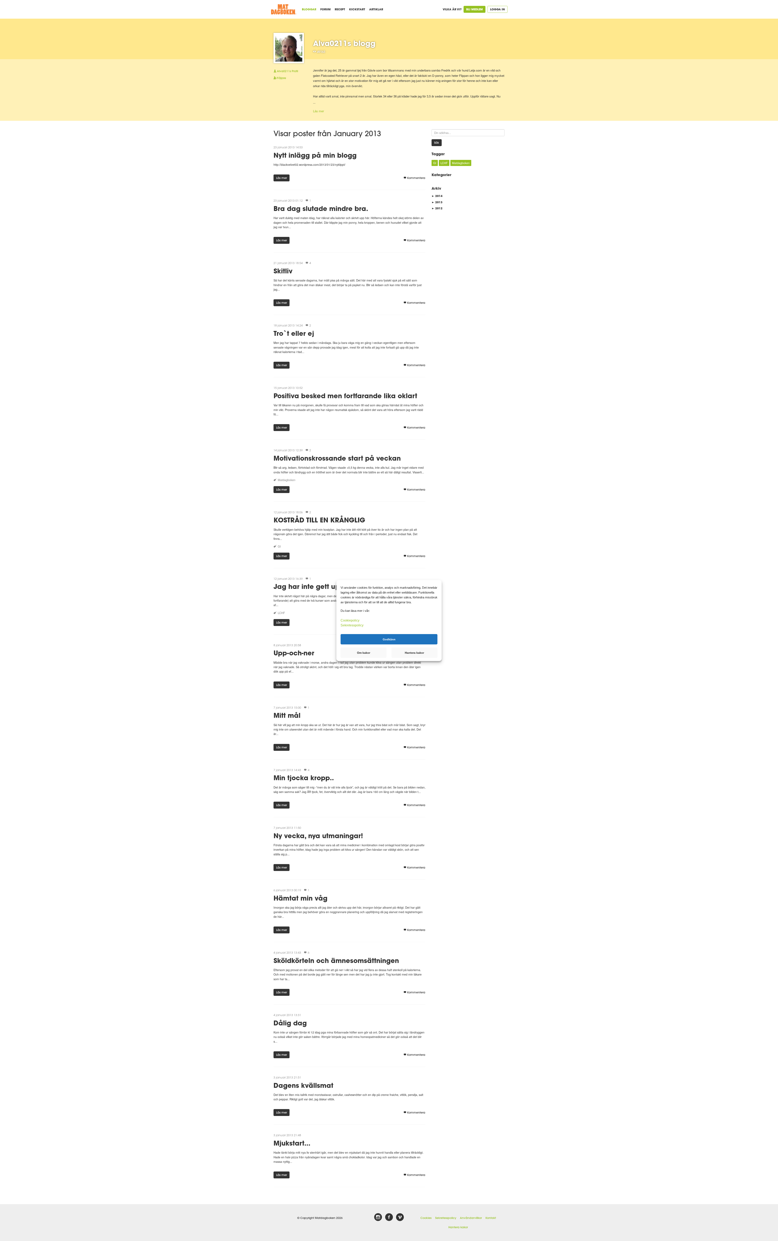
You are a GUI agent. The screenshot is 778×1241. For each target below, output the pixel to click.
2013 (437, 202)
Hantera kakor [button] (414, 652)
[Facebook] (389, 1217)
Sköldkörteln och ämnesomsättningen (336, 960)
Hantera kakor (458, 1227)
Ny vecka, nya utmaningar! (318, 835)
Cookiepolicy (350, 620)
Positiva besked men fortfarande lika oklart (345, 395)
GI (279, 546)
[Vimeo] (400, 1217)
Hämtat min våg (300, 898)
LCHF (281, 613)
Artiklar (376, 9)
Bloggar (309, 9)
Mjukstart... (292, 1143)
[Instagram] (378, 1217)
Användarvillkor (471, 1218)
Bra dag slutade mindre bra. (321, 208)
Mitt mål (287, 715)
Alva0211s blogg (344, 43)
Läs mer (318, 111)
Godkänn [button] (389, 639)
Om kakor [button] (363, 652)
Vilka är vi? (452, 9)
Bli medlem (474, 9)
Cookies (426, 1218)
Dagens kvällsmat (303, 1085)
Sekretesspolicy (445, 1218)
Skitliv (283, 270)
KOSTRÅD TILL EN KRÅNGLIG (319, 520)
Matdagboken (286, 480)
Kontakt (490, 1218)
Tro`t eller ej (294, 333)
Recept (340, 9)
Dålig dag (290, 1022)
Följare (281, 78)
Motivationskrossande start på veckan (337, 458)
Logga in (497, 9)
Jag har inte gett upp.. (311, 586)
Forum (325, 9)
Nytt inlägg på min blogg (315, 155)
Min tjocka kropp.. (304, 777)
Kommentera (416, 178)
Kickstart (357, 9)
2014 (437, 196)
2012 (437, 208)
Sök (436, 142)
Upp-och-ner (294, 652)
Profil (287, 71)
